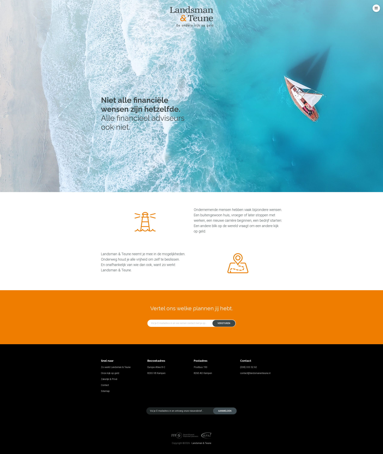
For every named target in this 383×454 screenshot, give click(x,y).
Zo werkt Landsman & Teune (116, 367)
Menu (376, 8)
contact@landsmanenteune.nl (255, 373)
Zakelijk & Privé (109, 379)
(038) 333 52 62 (248, 367)
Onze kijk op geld (110, 373)
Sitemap (105, 391)
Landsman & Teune (201, 443)
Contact (105, 385)
